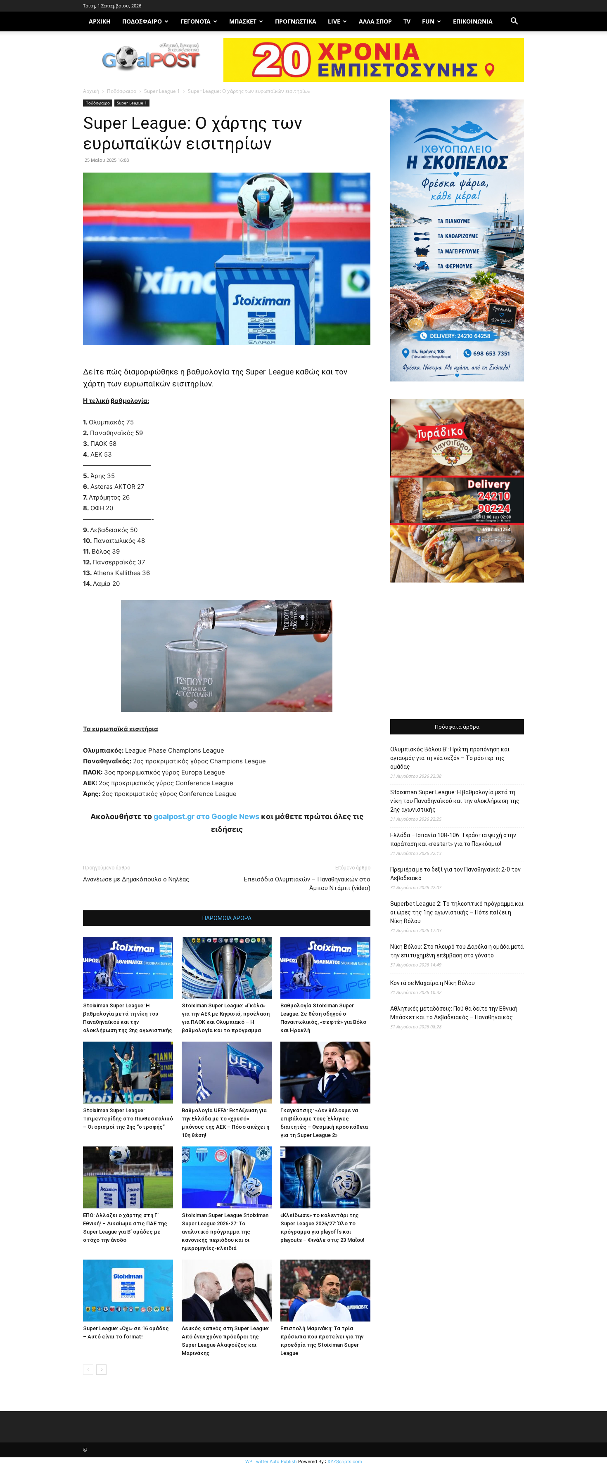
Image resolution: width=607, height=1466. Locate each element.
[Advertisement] (457, 651)
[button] (514, 22)
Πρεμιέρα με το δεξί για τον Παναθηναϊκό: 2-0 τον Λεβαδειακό (455, 873)
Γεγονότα (195, 21)
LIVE (334, 21)
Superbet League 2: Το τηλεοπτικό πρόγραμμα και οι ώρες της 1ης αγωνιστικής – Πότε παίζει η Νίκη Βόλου (457, 912)
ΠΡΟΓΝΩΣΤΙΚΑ (295, 21)
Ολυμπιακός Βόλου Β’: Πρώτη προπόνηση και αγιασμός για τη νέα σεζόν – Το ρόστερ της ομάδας (450, 758)
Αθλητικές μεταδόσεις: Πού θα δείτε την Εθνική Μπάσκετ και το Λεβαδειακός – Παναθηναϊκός (453, 1013)
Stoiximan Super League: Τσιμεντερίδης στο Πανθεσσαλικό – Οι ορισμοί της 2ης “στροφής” (128, 1118)
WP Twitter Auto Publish (271, 1461)
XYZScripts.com (344, 1461)
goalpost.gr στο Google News (206, 816)
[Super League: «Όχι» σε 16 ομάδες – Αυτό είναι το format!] (128, 1291)
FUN (428, 21)
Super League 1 (162, 91)
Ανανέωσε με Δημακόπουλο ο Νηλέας (136, 879)
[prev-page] (88, 1369)
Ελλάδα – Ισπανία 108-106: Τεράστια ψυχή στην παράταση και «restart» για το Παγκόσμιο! (453, 839)
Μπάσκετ (242, 21)
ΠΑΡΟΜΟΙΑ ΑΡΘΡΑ (226, 918)
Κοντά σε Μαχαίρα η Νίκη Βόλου (432, 983)
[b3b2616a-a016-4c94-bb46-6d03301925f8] (226, 718)
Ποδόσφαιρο (142, 21)
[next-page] (101, 1369)
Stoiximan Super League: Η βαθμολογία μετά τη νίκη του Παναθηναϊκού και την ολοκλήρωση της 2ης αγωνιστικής (454, 801)
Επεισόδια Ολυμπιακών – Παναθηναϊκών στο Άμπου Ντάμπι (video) (307, 884)
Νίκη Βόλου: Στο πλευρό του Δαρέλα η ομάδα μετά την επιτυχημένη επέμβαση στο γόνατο (457, 951)
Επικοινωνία (473, 21)
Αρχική (91, 91)
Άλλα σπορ (375, 21)
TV (406, 21)
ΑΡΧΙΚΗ (100, 21)
